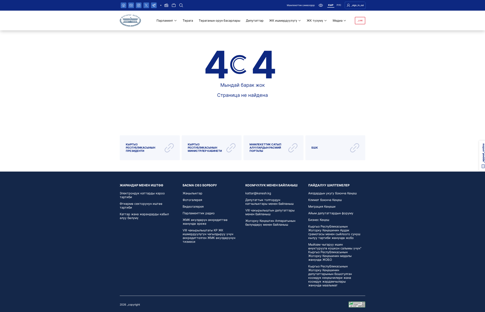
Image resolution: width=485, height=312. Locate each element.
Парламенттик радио (199, 213)
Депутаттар (255, 20)
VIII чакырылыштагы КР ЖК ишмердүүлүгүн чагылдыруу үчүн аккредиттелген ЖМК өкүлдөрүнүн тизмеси (209, 235)
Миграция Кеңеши (322, 206)
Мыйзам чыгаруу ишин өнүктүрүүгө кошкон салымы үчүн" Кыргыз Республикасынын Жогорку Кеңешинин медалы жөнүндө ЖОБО (334, 252)
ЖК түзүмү (315, 20)
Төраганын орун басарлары (219, 20)
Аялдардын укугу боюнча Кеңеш (332, 193)
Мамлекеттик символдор (301, 5)
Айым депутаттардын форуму (330, 213)
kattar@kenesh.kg (258, 193)
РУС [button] (339, 5)
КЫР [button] (330, 5)
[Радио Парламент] (166, 5)
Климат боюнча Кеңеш (325, 200)
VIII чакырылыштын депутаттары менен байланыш (270, 212)
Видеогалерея (193, 206)
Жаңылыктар (192, 193)
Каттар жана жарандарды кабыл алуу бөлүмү (144, 216)
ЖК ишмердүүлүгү (283, 20)
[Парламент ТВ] (173, 5)
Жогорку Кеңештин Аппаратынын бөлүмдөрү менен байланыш (270, 222)
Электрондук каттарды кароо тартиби (142, 195)
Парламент (164, 20)
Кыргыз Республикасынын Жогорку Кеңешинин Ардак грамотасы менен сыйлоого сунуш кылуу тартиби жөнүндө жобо (334, 232)
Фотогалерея (192, 200)
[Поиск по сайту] (181, 5)
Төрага (188, 20)
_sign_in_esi (357, 5)
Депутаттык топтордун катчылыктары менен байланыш (269, 202)
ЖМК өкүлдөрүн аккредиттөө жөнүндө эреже (205, 221)
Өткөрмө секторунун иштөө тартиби (141, 205)
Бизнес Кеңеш (318, 220)
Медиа (338, 20)
